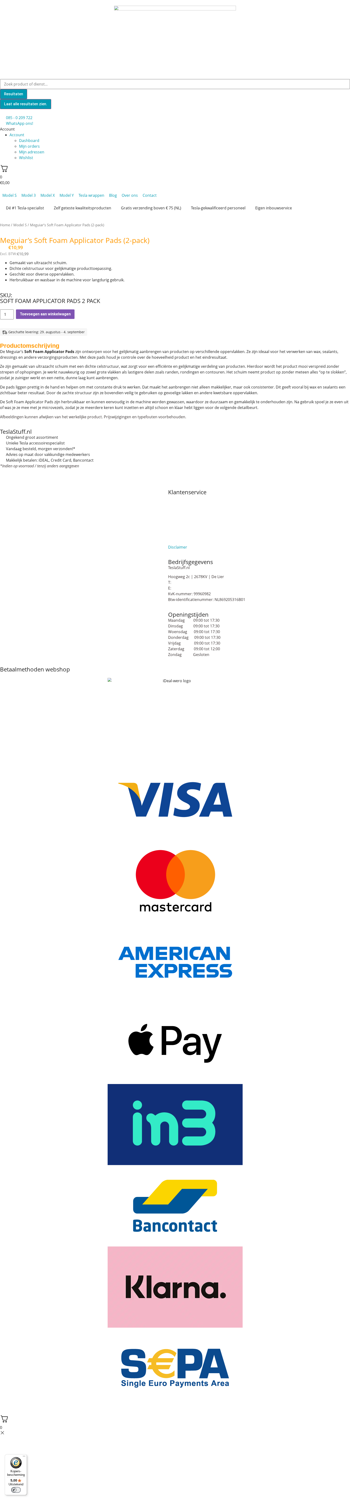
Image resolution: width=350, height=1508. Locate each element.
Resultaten (13, 94)
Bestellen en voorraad (188, 503)
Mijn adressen (31, 152)
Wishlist (26, 157)
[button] (175, 129)
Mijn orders (29, 146)
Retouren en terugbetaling (192, 541)
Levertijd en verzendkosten (192, 530)
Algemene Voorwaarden (189, 497)
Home (5, 224)
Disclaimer (177, 547)
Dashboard (29, 140)
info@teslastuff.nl (188, 588)
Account (17, 134)
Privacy (174, 535)
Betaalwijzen (179, 509)
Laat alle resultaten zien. (25, 104)
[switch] (16, 1490)
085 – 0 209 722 (185, 582)
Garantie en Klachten (187, 515)
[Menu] (24, 1457)
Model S (20, 224)
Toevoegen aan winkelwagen (45, 314)
